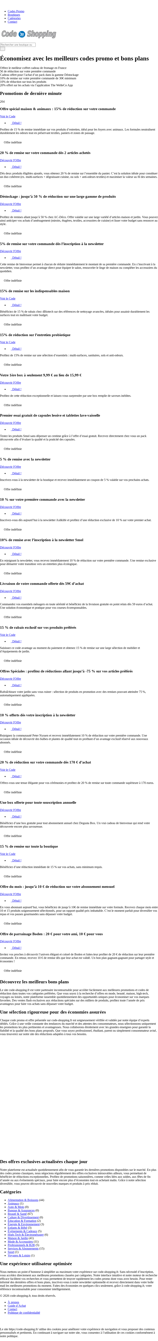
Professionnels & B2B (21, 1245)
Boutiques (14, 14)
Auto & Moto (16, 1207)
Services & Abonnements (23, 1248)
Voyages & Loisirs (19, 1255)
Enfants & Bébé (17, 1227)
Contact (12, 21)
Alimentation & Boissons (23, 1200)
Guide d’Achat (17, 1305)
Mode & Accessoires (20, 1241)
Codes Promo (16, 11)
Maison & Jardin (18, 1238)
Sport (11, 1252)
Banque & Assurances (21, 1210)
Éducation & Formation (22, 1220)
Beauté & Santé (17, 1213)
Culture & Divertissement (23, 1217)
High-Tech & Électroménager (26, 1234)
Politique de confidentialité (24, 1312)
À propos (13, 1302)
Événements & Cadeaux (22, 1231)
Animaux (13, 1203)
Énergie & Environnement (24, 1224)
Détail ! (16, 123)
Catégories (14, 18)
